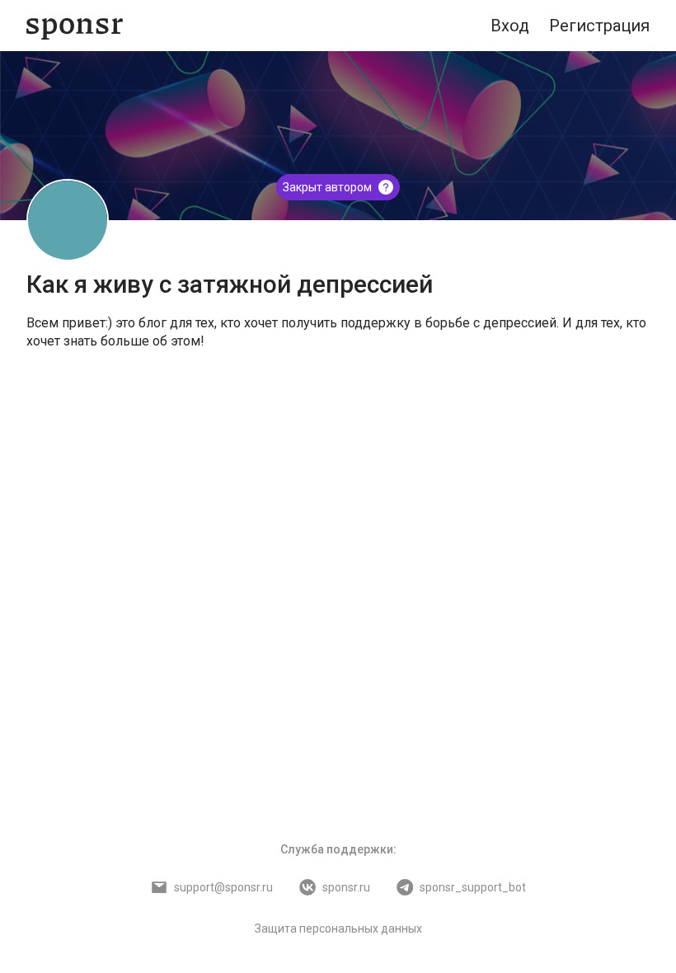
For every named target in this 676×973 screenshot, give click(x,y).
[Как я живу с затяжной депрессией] (67, 220)
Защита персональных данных (338, 928)
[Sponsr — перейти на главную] (74, 26)
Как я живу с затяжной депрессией (229, 284)
